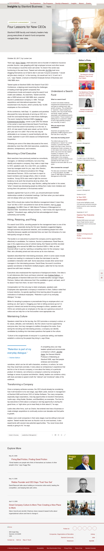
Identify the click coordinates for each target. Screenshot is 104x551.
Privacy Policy (68, 548)
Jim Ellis (49, 70)
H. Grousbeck (80, 156)
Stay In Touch (27, 540)
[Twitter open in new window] (75, 528)
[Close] (98, 275)
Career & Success (14, 435)
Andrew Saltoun (54, 275)
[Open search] (94, 3)
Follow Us (66, 529)
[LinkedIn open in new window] (95, 528)
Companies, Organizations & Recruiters (61, 534)
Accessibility (41, 548)
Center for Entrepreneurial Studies (85, 235)
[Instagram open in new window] (85, 528)
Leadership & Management (19, 22)
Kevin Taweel (21, 62)
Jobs (93, 537)
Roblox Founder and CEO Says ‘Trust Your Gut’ (31, 482)
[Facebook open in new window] (80, 528)
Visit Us (18, 540)
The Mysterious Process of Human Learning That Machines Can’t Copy (86, 94)
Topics (48, 6)
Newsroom (70, 541)
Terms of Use (79, 548)
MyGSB (92, 541)
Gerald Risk (11, 246)
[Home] (9, 527)
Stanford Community (67, 537)
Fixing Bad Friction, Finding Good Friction (29, 459)
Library (93, 534)
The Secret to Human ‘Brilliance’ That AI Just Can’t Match (86, 76)
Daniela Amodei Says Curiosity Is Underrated (86, 110)
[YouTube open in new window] (90, 528)
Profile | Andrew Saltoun (84, 238)
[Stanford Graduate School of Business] (14, 3)
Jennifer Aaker (81, 173)
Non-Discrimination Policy (54, 548)
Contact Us (10, 540)
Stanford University (91, 548)
